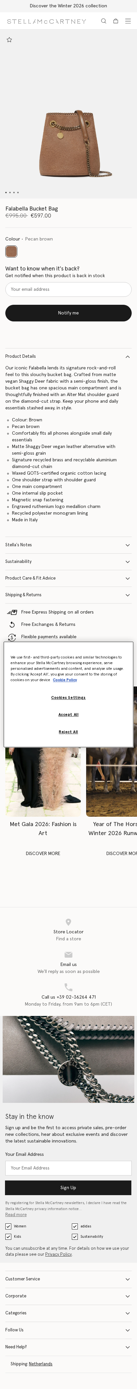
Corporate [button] (15, 1296)
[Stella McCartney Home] (46, 20)
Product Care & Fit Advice (30, 578)
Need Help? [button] (16, 1347)
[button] (68, 114)
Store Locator (68, 932)
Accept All (69, 715)
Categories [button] (16, 1313)
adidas (85, 1226)
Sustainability (18, 562)
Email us (69, 964)
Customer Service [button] (22, 1279)
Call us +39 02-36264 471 (69, 997)
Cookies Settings (68, 698)
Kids (17, 1236)
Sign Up (68, 1187)
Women (20, 1226)
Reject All (68, 732)
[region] (68, 694)
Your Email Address (24, 1154)
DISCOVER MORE (43, 853)
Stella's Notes (18, 545)
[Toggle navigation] (128, 21)
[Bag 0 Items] (116, 21)
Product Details (20, 356)
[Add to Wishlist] (9, 40)
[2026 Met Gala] (43, 752)
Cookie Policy (65, 680)
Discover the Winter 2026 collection (68, 6)
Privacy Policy (58, 1254)
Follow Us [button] (14, 1330)
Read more (16, 1215)
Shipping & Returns (23, 595)
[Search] (104, 21)
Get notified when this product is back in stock (55, 275)
